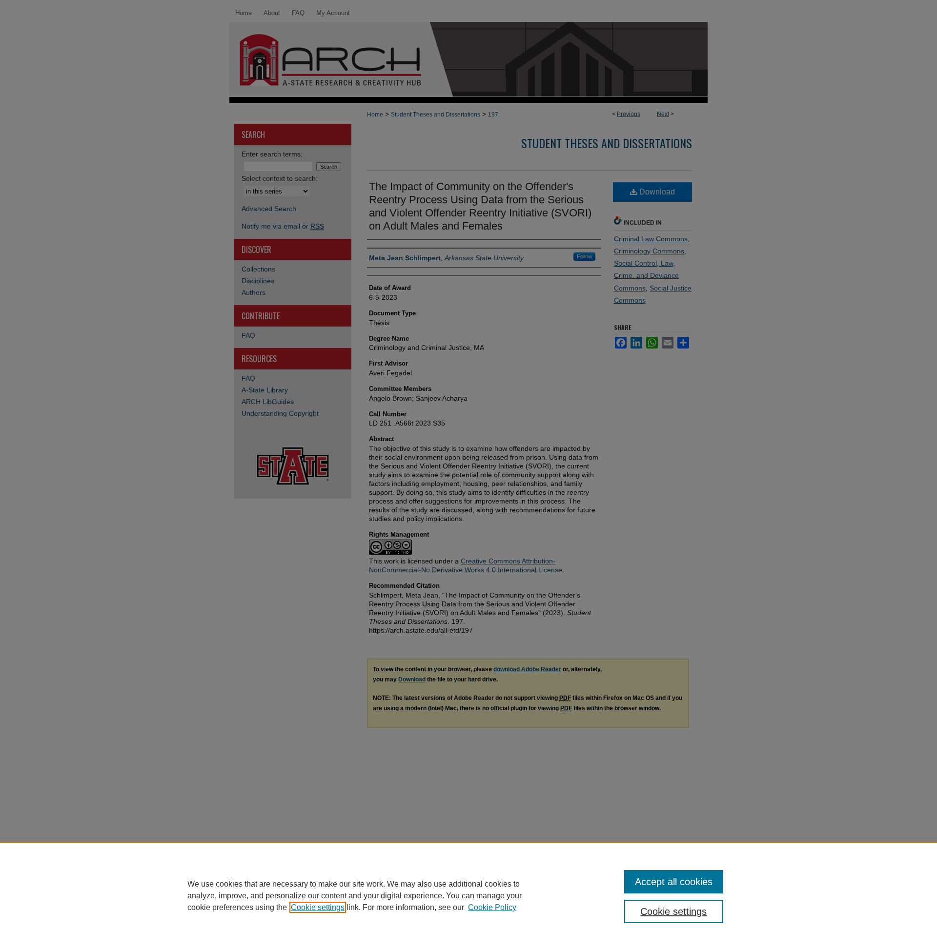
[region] (468, 895)
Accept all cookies (674, 881)
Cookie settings (318, 907)
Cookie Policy (492, 907)
